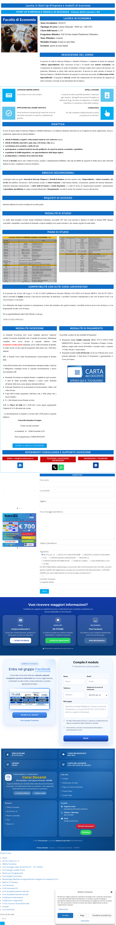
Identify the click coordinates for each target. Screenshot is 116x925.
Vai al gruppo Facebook (29, 720)
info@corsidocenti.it (71, 821)
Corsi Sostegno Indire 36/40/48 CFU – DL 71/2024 (22, 867)
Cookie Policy (67, 795)
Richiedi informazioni (86, 826)
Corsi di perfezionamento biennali (15, 891)
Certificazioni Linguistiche (12, 900)
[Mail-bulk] (20, 465)
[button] (111, 892)
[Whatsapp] (61, 467)
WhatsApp (85, 832)
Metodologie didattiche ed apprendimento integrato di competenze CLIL (30, 879)
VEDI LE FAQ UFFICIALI (13, 319)
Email (89, 676)
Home (4, 858)
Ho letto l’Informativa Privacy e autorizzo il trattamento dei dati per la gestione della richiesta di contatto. (87, 722)
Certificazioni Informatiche (12, 897)
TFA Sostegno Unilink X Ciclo (13, 870)
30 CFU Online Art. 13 (10, 861)
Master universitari (13, 816)
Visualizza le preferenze (101, 915)
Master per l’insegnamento (12, 873)
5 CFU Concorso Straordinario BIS (15, 903)
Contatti (65, 779)
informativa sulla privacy (57, 567)
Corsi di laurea (8, 885)
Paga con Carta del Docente (72, 787)
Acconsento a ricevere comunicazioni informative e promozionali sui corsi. (84, 729)
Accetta (65, 915)
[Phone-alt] (55, 467)
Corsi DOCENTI (8, 909)
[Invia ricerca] (2, 923)
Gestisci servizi (63, 909)
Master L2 (10, 824)
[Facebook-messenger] (96, 465)
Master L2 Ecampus (10, 882)
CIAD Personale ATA (10, 888)
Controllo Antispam (47, 581)
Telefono (66, 688)
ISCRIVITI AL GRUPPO (29, 715)
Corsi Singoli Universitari (12, 876)
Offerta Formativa (13, 807)
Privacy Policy (85, 921)
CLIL (8, 820)
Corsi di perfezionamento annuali (15, 894)
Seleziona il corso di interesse (95, 688)
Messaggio (67, 701)
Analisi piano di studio (70, 783)
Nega (82, 915)
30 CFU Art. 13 (12, 811)
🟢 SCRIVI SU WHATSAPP (58, 641)
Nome (65, 676)
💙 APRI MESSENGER (95, 641)
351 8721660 (69, 815)
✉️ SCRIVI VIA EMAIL (20, 641)
